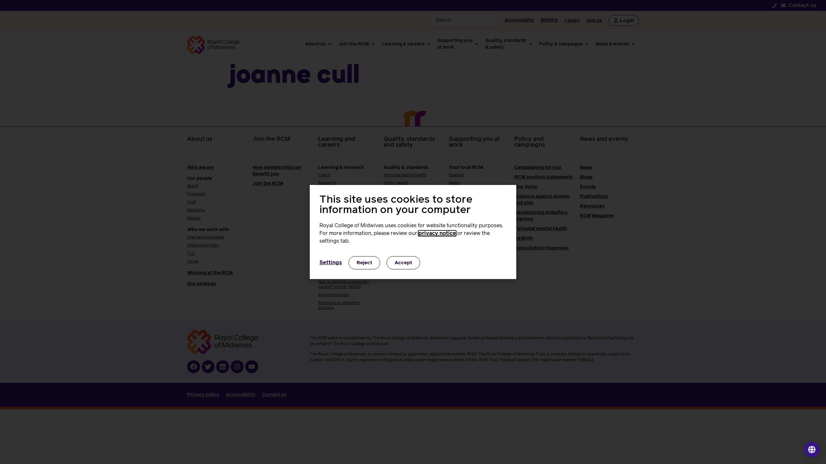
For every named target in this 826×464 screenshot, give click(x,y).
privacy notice (437, 233)
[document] (413, 232)
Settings (330, 262)
